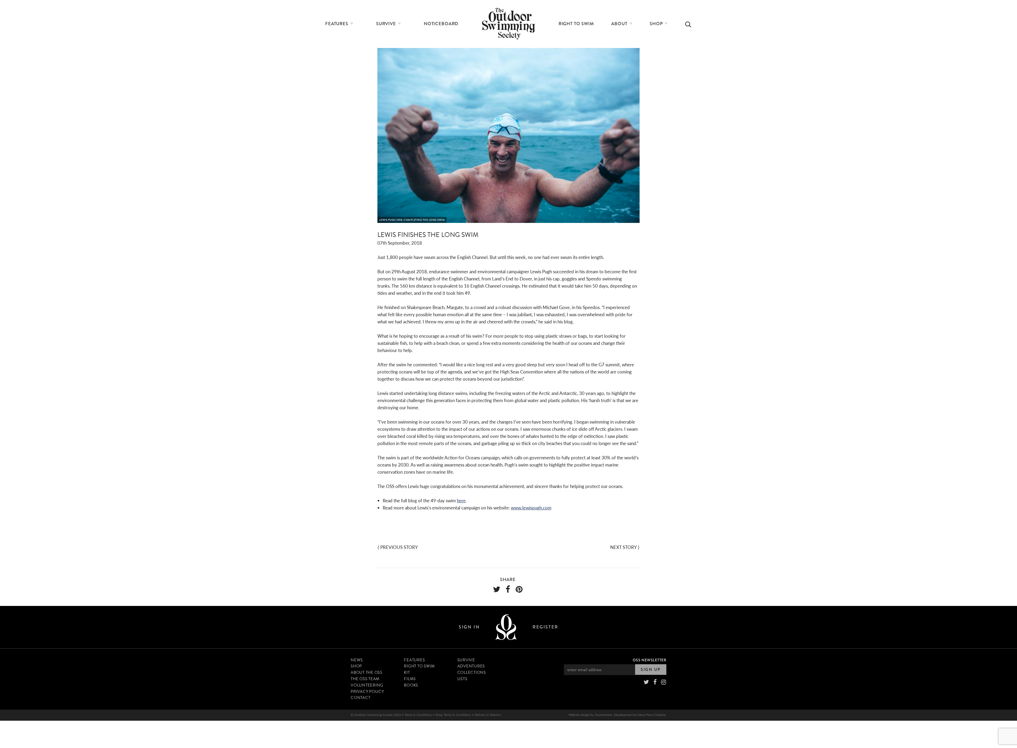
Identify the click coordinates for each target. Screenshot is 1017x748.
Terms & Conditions (418, 714)
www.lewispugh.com (531, 507)
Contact (360, 698)
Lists (462, 679)
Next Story (623, 547)
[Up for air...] (506, 627)
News (357, 660)
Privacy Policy (367, 691)
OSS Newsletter (649, 660)
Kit (407, 672)
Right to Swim (576, 23)
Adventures (471, 666)
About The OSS (366, 672)
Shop (657, 23)
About (619, 23)
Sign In (469, 627)
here (461, 500)
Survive (386, 23)
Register (545, 627)
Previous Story (399, 547)
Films (410, 679)
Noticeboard (441, 23)
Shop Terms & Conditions (453, 714)
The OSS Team (365, 679)
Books (411, 685)
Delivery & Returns (488, 714)
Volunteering (367, 685)
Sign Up (651, 669)
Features (337, 23)
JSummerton (603, 714)
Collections (471, 672)
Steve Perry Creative (652, 714)
